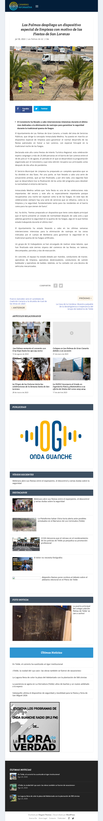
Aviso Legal (43, 818)
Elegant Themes (45, 815)
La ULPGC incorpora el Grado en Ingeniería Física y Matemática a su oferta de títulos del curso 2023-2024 (69, 386)
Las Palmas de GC (35, 39)
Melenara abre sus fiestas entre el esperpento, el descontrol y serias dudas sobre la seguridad (50, 482)
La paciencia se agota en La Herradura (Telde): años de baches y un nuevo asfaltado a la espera (50, 685)
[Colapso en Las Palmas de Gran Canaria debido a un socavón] (72, 333)
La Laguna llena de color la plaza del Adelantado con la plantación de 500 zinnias (49, 677)
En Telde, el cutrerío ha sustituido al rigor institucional (37, 664)
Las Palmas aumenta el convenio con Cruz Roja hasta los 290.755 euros (29, 349)
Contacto (52, 818)
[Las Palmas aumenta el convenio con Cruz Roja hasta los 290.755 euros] (31, 333)
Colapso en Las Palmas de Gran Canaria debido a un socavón (71, 349)
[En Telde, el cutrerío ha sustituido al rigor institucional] (13, 776)
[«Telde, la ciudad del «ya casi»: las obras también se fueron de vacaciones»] (13, 787)
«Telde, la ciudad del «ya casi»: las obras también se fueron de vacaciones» (46, 670)
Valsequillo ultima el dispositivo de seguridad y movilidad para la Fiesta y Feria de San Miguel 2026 (49, 694)
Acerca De (33, 818)
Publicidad (61, 818)
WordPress (70, 815)
